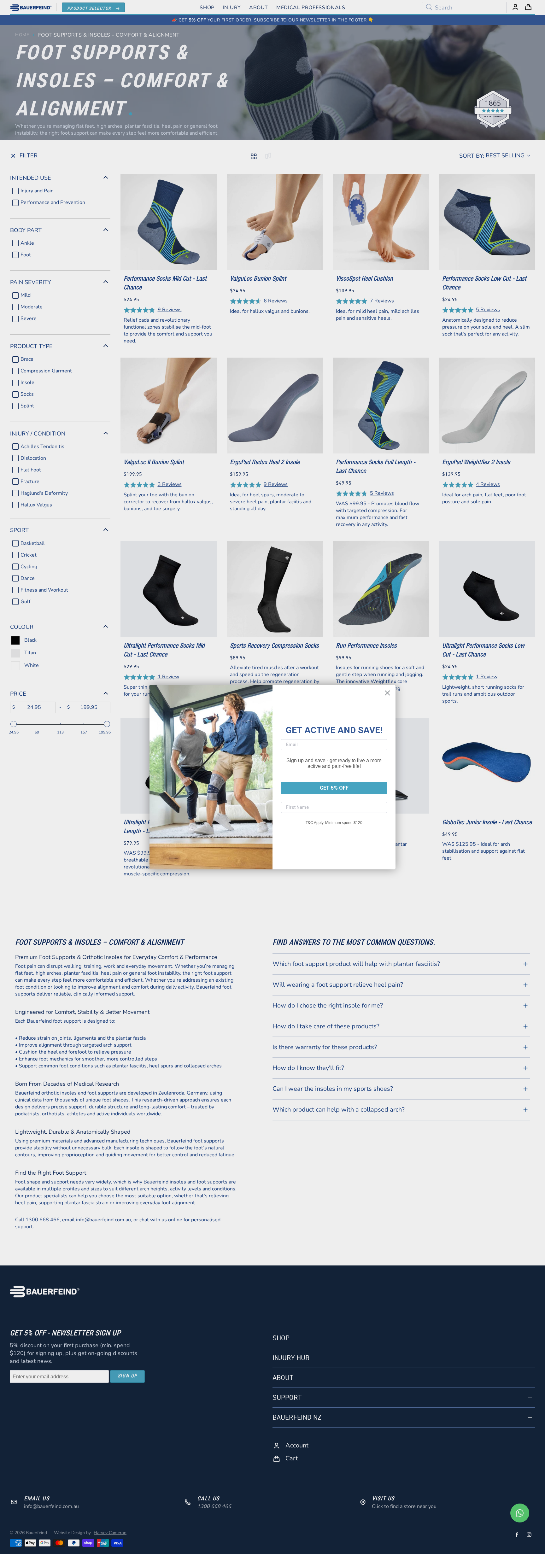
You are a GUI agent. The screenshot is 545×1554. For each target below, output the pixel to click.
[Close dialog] (387, 692)
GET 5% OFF (334, 788)
